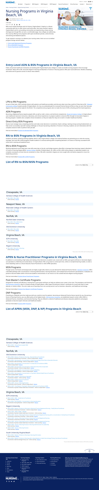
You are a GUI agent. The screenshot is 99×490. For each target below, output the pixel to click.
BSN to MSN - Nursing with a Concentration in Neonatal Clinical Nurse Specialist (28, 366)
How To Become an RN (42, 459)
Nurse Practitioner (63, 4)
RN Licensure (54, 461)
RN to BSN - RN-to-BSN (13, 210)
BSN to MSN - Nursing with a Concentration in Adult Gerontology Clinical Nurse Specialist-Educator (33, 360)
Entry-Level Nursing (41, 463)
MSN (28, 462)
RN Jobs (53, 463)
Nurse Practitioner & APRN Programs (18, 47)
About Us (81, 1)
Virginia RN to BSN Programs (26, 157)
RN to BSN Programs (26, 464)
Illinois (8, 464)
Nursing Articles (55, 459)
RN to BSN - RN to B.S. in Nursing (16, 248)
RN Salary (53, 465)
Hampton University (83, 270)
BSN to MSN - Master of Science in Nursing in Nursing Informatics (24, 435)
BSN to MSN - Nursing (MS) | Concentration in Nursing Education (24, 401)
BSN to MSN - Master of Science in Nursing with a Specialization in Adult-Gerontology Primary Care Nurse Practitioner (37, 438)
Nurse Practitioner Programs (26, 468)
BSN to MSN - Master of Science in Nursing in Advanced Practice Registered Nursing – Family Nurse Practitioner (36, 408)
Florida (8, 463)
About (44, 477)
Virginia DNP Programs (24, 303)
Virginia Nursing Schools (23, 7)
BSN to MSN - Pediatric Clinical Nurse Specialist (19, 376)
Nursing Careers (39, 458)
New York (9, 466)
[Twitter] (15, 24)
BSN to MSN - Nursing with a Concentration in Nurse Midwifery (24, 370)
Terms (51, 477)
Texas (8, 471)
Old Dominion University (13, 284)
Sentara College (31, 150)
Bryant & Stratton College (74, 114)
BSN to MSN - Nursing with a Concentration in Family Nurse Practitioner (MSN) (27, 363)
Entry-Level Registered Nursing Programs (20, 43)
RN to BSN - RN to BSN (13, 198)
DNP (31, 462)
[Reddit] (20, 24)
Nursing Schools (13, 7)
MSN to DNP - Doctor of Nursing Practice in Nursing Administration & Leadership (28, 424)
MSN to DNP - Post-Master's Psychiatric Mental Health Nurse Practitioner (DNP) (28, 386)
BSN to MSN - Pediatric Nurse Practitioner (18, 379)
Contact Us (86, 1)
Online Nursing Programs (25, 460)
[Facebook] (12, 24)
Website (17, 199)
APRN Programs (25, 466)
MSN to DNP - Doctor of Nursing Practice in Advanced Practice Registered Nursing (28, 418)
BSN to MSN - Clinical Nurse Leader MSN (18, 345)
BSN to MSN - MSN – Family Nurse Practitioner (19, 398)
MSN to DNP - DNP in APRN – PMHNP (17, 411)
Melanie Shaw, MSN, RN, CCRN (23, 20)
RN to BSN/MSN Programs (15, 45)
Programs (27, 4)
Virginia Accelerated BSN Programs (28, 130)
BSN (25, 462)
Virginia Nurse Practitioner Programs (28, 276)
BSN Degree (35, 4)
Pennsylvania (10, 470)
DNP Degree (53, 4)
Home (7, 7)
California (9, 461)
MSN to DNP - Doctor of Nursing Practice (18, 383)
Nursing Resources (55, 458)
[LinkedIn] (17, 24)
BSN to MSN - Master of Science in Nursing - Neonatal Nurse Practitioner (26, 357)
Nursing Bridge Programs (25, 471)
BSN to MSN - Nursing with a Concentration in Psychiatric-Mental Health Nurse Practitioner (31, 373)
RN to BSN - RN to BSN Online (15, 222)
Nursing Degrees (25, 458)
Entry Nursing (73, 4)
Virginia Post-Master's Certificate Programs (30, 289)
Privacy (47, 477)
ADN (23, 462)
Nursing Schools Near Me (12, 458)
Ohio (8, 468)
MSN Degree (44, 4)
